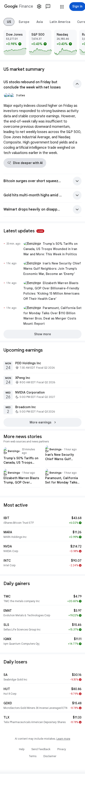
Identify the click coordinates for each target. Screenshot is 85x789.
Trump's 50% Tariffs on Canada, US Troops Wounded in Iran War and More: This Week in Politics (50, 249)
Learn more (63, 738)
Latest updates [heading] (23, 231)
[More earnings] (42, 422)
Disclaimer (49, 756)
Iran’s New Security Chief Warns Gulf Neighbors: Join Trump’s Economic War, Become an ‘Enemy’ (52, 268)
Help (21, 749)
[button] (62, 6)
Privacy (61, 749)
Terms (32, 756)
